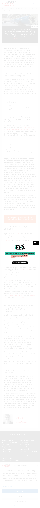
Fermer (36, 243)
